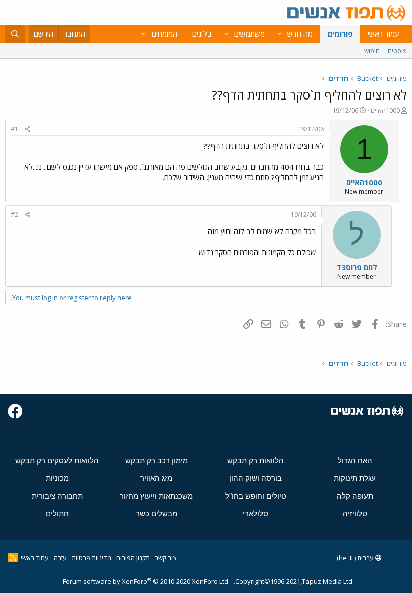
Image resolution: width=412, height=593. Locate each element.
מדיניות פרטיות (91, 557)
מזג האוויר (156, 478)
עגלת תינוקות (355, 478)
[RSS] (13, 557)
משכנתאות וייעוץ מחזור (156, 495)
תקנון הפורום (133, 557)
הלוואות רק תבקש (255, 460)
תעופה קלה (355, 495)
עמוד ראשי (383, 34)
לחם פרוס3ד (356, 267)
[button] (279, 34)
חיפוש (372, 50)
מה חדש (300, 34)
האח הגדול (355, 460)
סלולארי (255, 513)
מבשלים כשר (156, 513)
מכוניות (57, 478)
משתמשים (249, 34)
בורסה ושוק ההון (255, 478)
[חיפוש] (15, 34)
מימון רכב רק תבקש (156, 460)
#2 (14, 214)
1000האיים (385, 110)
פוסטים (397, 50)
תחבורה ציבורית (57, 495)
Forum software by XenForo (146, 581)
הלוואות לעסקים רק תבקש (57, 460)
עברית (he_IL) (356, 557)
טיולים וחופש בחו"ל (255, 495)
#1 (14, 129)
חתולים (57, 513)
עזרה (60, 557)
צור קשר (165, 557)
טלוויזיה (355, 513)
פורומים (340, 34)
